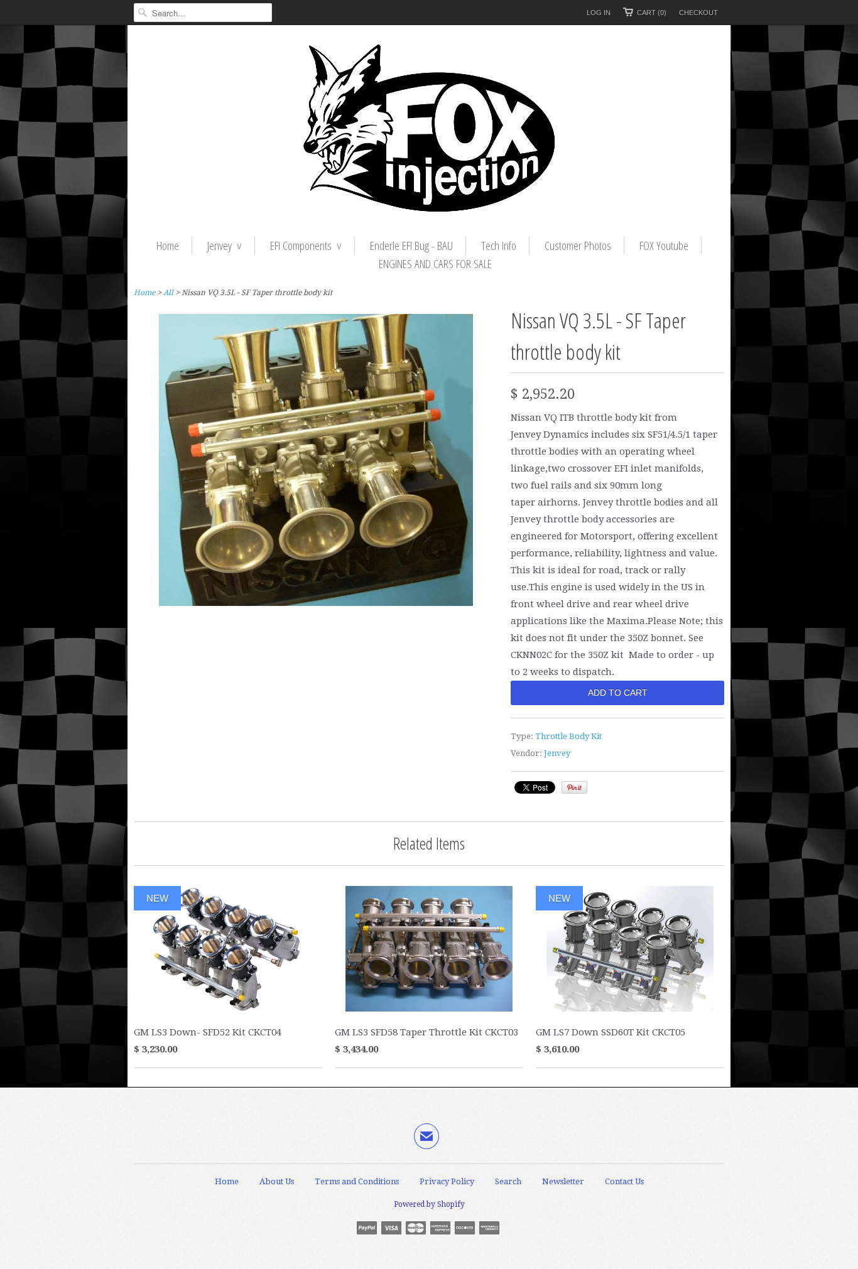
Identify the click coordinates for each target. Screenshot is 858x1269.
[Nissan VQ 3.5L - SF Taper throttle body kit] (316, 602)
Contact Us (624, 1181)
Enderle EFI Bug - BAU (411, 245)
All (168, 292)
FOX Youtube (663, 245)
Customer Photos (578, 245)
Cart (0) (651, 12)
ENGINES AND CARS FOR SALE (435, 264)
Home (167, 245)
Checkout (698, 12)
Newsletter (563, 1181)
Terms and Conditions (357, 1181)
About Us (276, 1181)
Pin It (574, 787)
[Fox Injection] (429, 131)
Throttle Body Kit (568, 736)
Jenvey (224, 245)
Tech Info (498, 245)
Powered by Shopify (429, 1204)
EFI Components (306, 245)
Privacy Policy (447, 1181)
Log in (599, 12)
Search (508, 1181)
